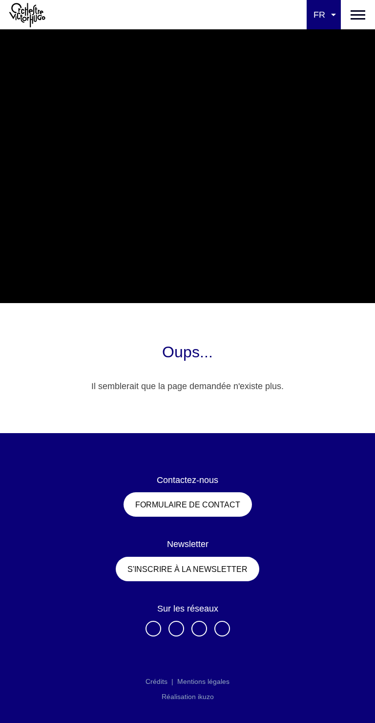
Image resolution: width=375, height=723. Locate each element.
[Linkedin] (199, 628)
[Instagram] (176, 628)
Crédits (156, 681)
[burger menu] (358, 14)
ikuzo (206, 697)
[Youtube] (222, 628)
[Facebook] (153, 628)
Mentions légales (203, 681)
